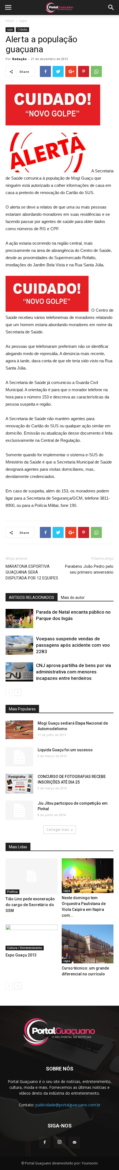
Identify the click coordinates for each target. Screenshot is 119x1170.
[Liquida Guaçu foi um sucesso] (19, 757)
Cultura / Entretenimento (24, 948)
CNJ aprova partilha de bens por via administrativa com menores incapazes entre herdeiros (73, 672)
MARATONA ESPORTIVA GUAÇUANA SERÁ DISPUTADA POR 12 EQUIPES (32, 572)
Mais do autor (73, 597)
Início (10, 20)
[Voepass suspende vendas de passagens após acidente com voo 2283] (19, 645)
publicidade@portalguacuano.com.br (67, 1104)
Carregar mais (57, 829)
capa (23, 20)
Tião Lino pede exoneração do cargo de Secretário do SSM (30, 905)
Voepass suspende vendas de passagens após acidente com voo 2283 (73, 645)
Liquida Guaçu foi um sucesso (65, 750)
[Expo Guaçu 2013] (32, 937)
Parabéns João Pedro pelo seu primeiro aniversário (89, 569)
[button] (111, 7)
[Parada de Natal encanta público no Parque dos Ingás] (19, 618)
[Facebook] (44, 1142)
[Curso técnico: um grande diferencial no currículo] (88, 944)
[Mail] (74, 1142)
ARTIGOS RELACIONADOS (31, 597)
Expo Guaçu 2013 (21, 955)
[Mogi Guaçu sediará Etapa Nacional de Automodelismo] (19, 729)
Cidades (22, 29)
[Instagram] (59, 1142)
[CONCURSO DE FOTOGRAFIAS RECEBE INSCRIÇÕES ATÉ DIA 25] (19, 784)
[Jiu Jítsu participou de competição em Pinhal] (19, 810)
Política (12, 892)
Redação (19, 59)
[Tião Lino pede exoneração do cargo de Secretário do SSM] (32, 876)
